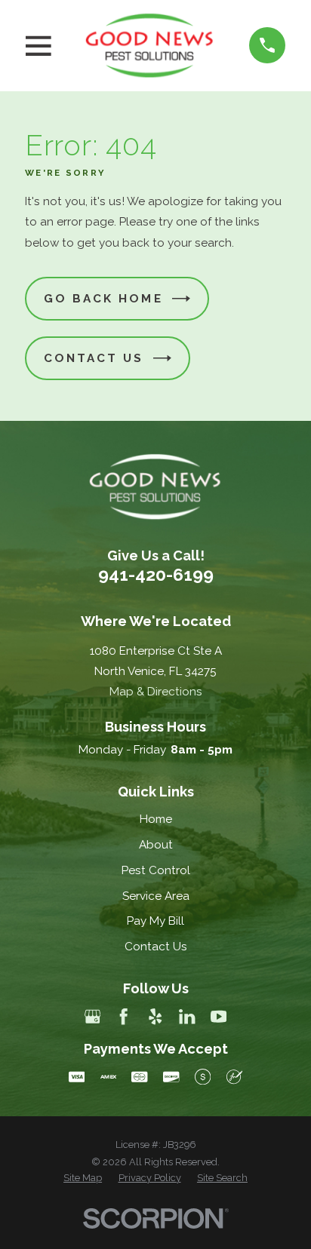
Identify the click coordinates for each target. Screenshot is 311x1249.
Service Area (155, 896)
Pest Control (156, 870)
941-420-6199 (156, 574)
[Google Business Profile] (92, 1016)
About (156, 845)
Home (156, 819)
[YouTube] (218, 1016)
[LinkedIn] (187, 1016)
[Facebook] (123, 1016)
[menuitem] (82, 1178)
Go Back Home (103, 298)
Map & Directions (155, 691)
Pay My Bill (155, 921)
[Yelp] (155, 1016)
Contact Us (94, 358)
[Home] (149, 45)
